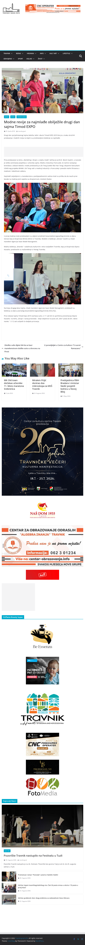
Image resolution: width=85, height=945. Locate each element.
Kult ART (53, 53)
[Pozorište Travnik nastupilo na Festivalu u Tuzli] (42, 826)
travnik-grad (22, 131)
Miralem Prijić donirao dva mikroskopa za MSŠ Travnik (42, 384)
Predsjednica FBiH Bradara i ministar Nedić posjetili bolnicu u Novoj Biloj (70, 386)
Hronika (30, 53)
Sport (20, 59)
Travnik (7, 53)
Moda (12, 117)
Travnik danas (21, 117)
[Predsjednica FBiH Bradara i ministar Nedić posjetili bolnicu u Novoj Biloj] (70, 365)
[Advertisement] (42, 33)
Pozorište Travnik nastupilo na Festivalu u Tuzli (33, 855)
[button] (11, 53)
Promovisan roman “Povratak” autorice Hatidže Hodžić (38, 875)
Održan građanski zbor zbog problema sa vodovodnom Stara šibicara (43, 898)
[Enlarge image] (80, 410)
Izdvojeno (8, 59)
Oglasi (29, 59)
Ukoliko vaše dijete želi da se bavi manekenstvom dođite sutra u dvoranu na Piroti (22, 348)
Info (42, 53)
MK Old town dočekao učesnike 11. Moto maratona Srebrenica (14, 384)
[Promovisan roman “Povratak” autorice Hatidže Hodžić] (9, 876)
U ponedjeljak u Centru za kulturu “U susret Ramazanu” (62, 347)
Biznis (18, 53)
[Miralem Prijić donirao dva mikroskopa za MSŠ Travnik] (42, 365)
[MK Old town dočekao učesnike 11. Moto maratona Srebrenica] (14, 365)
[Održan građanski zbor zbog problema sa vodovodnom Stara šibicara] (9, 900)
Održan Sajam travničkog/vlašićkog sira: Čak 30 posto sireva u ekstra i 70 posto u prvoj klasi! (48, 886)
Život (40, 59)
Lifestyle (66, 53)
